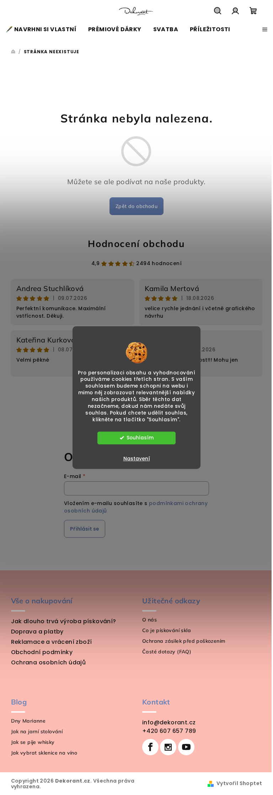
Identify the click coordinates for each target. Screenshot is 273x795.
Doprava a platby (37, 631)
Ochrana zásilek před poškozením (183, 640)
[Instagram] (168, 747)
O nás (149, 619)
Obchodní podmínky (42, 652)
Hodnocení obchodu (136, 244)
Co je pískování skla (166, 630)
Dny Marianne (28, 720)
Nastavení (136, 458)
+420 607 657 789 (169, 731)
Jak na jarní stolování (37, 731)
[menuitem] (41, 29)
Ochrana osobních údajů (48, 662)
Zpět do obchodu (136, 206)
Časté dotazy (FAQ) (166, 651)
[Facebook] (150, 747)
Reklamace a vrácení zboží (51, 642)
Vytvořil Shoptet (239, 783)
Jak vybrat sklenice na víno (44, 752)
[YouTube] (186, 747)
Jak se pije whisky (33, 742)
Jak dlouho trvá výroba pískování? (63, 621)
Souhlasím (140, 437)
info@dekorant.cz (169, 722)
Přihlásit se (84, 528)
